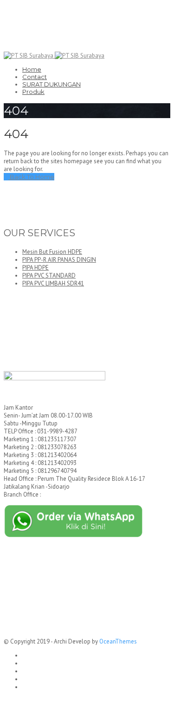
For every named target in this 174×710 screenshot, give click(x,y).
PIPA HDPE (35, 268)
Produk (33, 91)
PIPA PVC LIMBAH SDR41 (53, 283)
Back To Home (31, 176)
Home (31, 69)
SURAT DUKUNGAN (51, 84)
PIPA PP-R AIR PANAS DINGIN (59, 260)
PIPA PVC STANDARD (49, 275)
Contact (34, 76)
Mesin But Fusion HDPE (52, 252)
